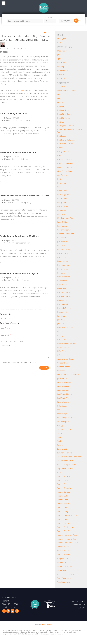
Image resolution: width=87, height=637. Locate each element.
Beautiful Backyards (64, 114)
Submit (44, 367)
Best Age (60, 122)
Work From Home (64, 578)
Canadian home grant (65, 167)
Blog (59, 42)
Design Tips (61, 183)
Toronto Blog (62, 484)
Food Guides (62, 226)
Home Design (62, 269)
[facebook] (4, 611)
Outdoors (61, 371)
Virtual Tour (61, 570)
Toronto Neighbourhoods (67, 515)
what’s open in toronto (65, 574)
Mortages (61, 335)
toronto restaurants (64, 550)
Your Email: (5, 335)
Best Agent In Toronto (65, 126)
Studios (60, 441)
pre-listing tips (62, 378)
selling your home (63, 425)
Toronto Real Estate (64, 531)
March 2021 (62, 62)
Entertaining (61, 210)
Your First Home (63, 582)
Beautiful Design (63, 118)
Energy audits (62, 202)
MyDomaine (62, 339)
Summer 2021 (62, 449)
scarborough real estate (66, 417)
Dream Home (62, 191)
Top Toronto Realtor (65, 468)
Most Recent (62, 51)
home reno (61, 288)
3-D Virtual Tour (63, 87)
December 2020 (63, 70)
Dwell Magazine (63, 194)
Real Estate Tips (63, 398)
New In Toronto (63, 347)
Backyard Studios (63, 110)
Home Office (62, 281)
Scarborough (62, 414)
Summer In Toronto (64, 453)
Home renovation (64, 292)
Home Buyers (62, 253)
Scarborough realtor (65, 421)
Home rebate (62, 284)
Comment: (5, 345)
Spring (59, 433)
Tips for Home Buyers (65, 460)
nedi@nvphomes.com (10, 607)
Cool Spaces (62, 175)
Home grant (61, 273)
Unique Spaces (63, 558)
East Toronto (62, 198)
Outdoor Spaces (63, 367)
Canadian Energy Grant (66, 163)
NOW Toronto (62, 351)
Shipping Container (64, 429)
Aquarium (61, 98)
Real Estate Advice (64, 382)
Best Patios (61, 136)
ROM (59, 410)
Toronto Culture (63, 496)
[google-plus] (8, 611)
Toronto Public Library (65, 527)
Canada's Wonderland (65, 159)
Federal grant (62, 214)
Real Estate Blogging (65, 394)
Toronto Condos (63, 492)
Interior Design (63, 312)
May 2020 (61, 74)
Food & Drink (62, 222)
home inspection (63, 277)
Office (59, 355)
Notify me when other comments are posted (19, 362)
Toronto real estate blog (66, 539)
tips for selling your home (66, 464)
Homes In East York (64, 308)
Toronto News (62, 519)
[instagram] (17, 611)
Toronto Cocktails (64, 488)
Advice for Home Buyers (66, 90)
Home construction (64, 265)
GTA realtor (61, 245)
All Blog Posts (62, 38)
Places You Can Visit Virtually (68, 374)
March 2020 (62, 78)
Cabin (59, 155)
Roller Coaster (62, 406)
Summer (60, 445)
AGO (59, 94)
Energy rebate (62, 206)
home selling (62, 300)
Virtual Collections (64, 562)
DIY (58, 187)
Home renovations (64, 296)
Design (59, 179)
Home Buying (62, 257)
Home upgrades (63, 304)
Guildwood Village (64, 249)
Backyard (60, 106)
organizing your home (65, 359)
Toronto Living (62, 511)
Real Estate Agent (64, 386)
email (23, 90)
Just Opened (62, 320)
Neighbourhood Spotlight (66, 343)
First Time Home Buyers (66, 218)
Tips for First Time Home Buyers (69, 457)
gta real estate (62, 241)
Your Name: (6, 328)
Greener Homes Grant (65, 234)
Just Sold (60, 324)
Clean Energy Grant (64, 171)
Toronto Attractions (64, 476)
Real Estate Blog (63, 390)
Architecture (62, 102)
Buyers (60, 148)
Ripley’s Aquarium (63, 402)
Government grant (64, 230)
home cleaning (62, 261)
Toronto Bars (62, 480)
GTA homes (61, 238)
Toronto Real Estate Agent (67, 535)
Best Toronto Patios (65, 144)
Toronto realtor (63, 547)
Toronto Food (62, 500)
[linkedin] (12, 611)
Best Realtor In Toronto (66, 140)
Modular (60, 331)
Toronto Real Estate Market (67, 543)
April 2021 (61, 59)
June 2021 (61, 55)
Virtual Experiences (64, 566)
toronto (60, 472)
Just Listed (61, 316)
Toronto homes (63, 504)
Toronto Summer (63, 554)
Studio (59, 437)
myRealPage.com (46, 624)
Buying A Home (63, 151)
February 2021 (62, 66)
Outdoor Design (63, 363)
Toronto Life (62, 507)
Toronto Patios (63, 523)
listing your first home (65, 327)
